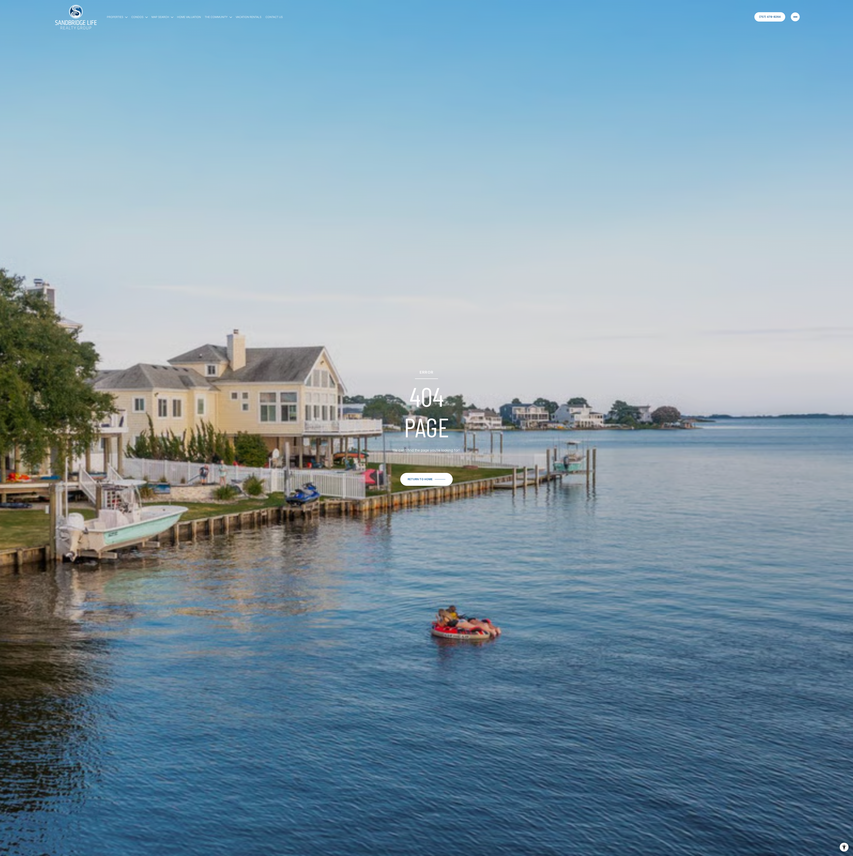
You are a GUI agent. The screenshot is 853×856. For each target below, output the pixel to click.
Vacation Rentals (248, 17)
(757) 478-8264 (770, 16)
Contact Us (274, 17)
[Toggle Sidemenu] (795, 16)
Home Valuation (189, 17)
